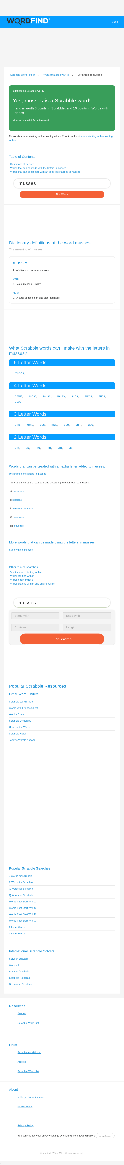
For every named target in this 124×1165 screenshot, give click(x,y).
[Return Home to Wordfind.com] (27, 25)
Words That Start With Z (22, 901)
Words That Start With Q (22, 908)
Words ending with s (21, 579)
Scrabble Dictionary (20, 720)
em (17, 447)
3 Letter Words (17, 933)
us (70, 447)
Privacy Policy (25, 1125)
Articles (22, 1013)
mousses (19, 517)
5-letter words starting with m (26, 572)
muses (19, 373)
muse (47, 396)
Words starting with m (22, 576)
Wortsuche (15, 965)
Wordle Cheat (16, 714)
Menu (115, 21)
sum (78, 424)
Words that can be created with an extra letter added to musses (45, 172)
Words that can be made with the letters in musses (38, 168)
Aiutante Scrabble (19, 971)
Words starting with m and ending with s (32, 583)
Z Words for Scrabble (21, 882)
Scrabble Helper (18, 733)
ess (42, 424)
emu (30, 424)
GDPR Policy (25, 1106)
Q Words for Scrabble (21, 895)
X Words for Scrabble (21, 888)
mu (49, 447)
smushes (19, 526)
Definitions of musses (22, 164)
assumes (19, 491)
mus (54, 424)
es (27, 447)
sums (88, 396)
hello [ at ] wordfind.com (31, 1097)
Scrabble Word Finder (21, 701)
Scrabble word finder (29, 1052)
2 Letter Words (17, 927)
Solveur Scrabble (18, 958)
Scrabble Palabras (19, 978)
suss (102, 396)
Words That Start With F (22, 914)
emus (18, 396)
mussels (18, 508)
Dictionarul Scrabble (20, 984)
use (90, 424)
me (38, 447)
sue (66, 424)
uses (18, 401)
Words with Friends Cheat (23, 708)
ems (18, 424)
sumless (28, 508)
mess (32, 396)
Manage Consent (105, 1136)
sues (74, 396)
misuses (17, 500)
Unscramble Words (19, 727)
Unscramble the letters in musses (27, 474)
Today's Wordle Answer (22, 740)
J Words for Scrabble (20, 876)
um (59, 447)
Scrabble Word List (28, 1023)
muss (61, 396)
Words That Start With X (22, 920)
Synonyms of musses (21, 549)
